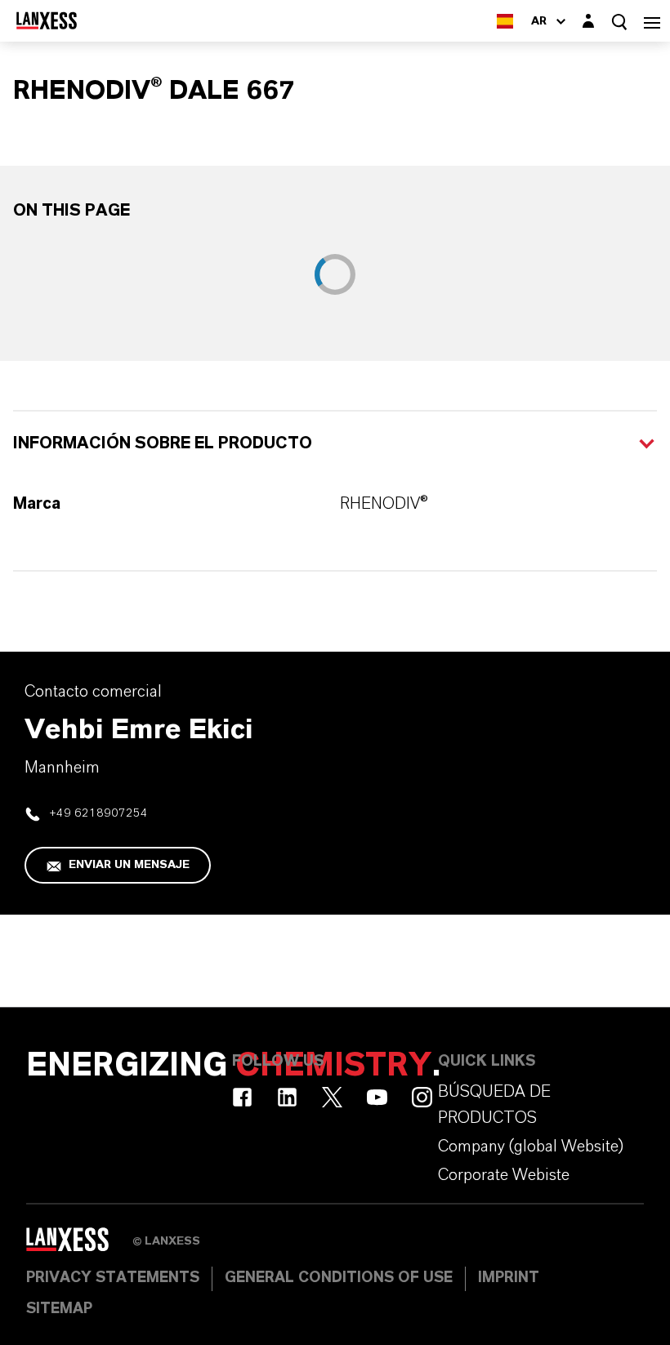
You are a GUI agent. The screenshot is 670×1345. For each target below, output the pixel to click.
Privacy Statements (112, 1278)
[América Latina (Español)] (505, 21)
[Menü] (652, 21)
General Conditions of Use (339, 1278)
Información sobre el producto (162, 443)
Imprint (508, 1278)
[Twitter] (332, 1097)
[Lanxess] (79, 1245)
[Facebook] (242, 1097)
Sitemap (59, 1309)
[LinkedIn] (287, 1097)
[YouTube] (377, 1097)
